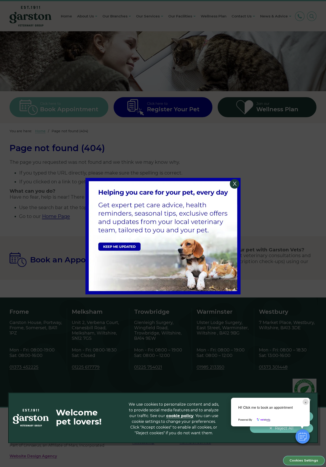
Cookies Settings (303, 460)
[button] (302, 436)
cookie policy (180, 416)
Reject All (284, 428)
